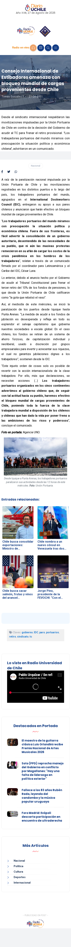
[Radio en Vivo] (33, 47)
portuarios (52, 632)
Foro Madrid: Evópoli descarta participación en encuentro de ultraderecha (42, 817)
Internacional (22, 882)
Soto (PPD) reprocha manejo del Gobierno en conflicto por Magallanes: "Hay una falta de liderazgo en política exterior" (43, 771)
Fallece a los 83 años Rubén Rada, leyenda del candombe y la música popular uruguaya (42, 795)
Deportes (19, 877)
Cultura (18, 871)
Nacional (35, 165)
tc (31, 636)
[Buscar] (48, 47)
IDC (36, 632)
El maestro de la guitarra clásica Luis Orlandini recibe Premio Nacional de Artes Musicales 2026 (42, 746)
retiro (12, 636)
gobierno (27, 632)
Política (18, 866)
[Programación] (40, 47)
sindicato (23, 636)
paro (42, 632)
